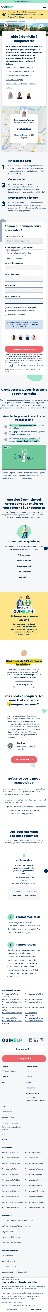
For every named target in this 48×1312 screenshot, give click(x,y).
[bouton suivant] (46, 548)
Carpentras (10, 75)
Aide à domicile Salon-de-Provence (12, 1022)
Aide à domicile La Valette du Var (12, 1008)
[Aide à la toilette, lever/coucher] (24, 253)
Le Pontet (20, 75)
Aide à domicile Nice (9, 1018)
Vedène (9, 88)
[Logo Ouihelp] (7, 6)
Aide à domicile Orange (34, 1018)
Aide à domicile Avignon (11, 999)
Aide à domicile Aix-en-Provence (11, 995)
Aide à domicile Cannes (34, 999)
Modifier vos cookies (10, 1123)
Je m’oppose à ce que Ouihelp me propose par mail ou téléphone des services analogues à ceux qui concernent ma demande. (25, 365)
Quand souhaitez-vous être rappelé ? (21, 308)
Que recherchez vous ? (14, 236)
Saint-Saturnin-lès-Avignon (16, 84)
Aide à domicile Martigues (12, 1013)
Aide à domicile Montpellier (31, 1014)
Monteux (28, 75)
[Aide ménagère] (24, 251)
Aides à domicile (11, 21)
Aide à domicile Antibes (34, 994)
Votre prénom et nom (15, 263)
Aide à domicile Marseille (34, 1007)
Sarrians (32, 84)
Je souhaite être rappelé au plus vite (21, 311)
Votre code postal (13, 296)
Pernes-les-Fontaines (14, 71)
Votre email (10, 285)
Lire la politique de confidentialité (12, 1302)
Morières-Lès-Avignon (14, 80)
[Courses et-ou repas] (24, 258)
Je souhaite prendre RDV (16, 315)
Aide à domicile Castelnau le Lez (12, 1003)
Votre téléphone (12, 274)
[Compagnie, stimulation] (24, 255)
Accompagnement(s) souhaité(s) (19, 248)
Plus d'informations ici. (24, 17)
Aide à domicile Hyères (34, 1002)
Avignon (22, 21)
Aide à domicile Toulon (34, 1021)
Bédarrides (28, 71)
